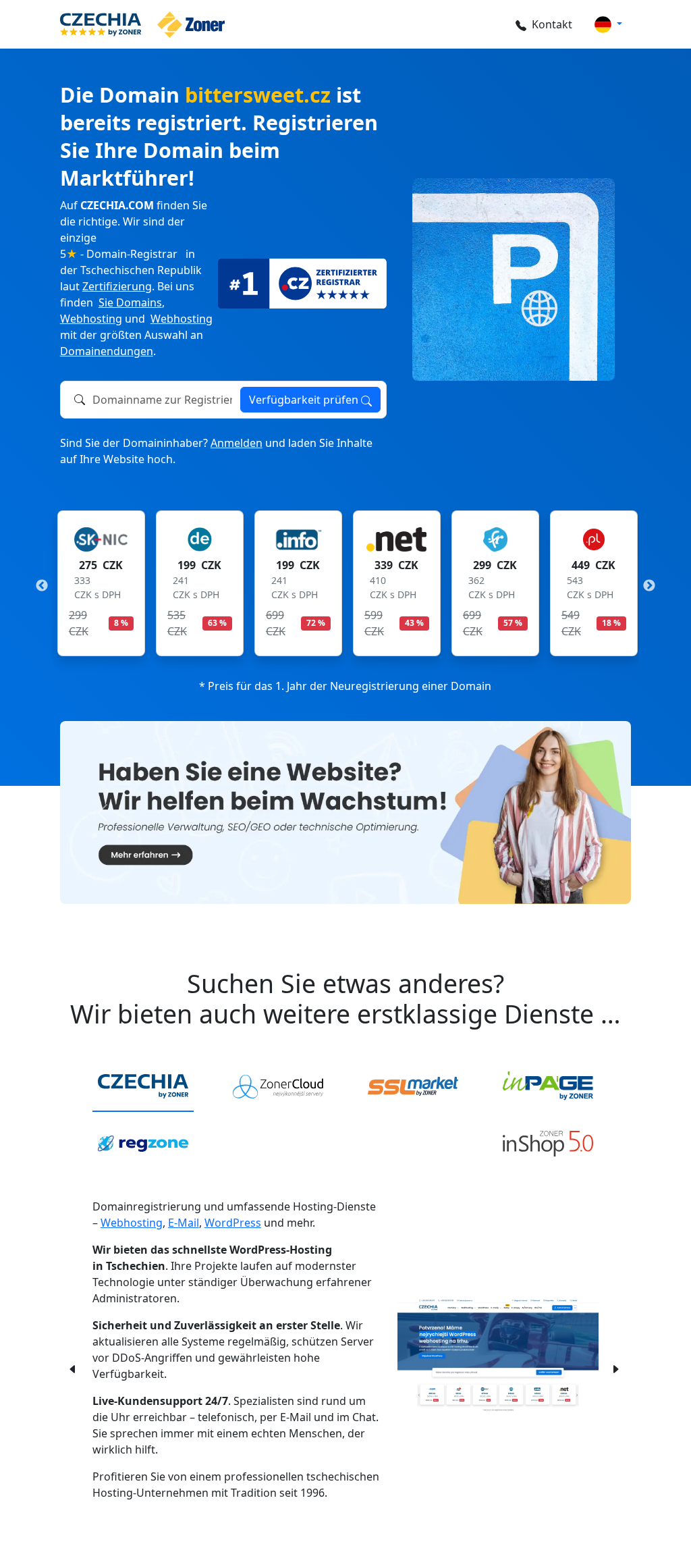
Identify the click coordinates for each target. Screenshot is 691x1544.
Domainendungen (106, 351)
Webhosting (91, 318)
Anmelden (236, 442)
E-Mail (183, 1222)
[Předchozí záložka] (73, 1368)
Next (649, 586)
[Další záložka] (615, 1368)
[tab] (143, 1087)
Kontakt (552, 24)
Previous (42, 586)
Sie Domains (130, 302)
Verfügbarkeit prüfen (305, 399)
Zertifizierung (117, 286)
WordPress (232, 1222)
